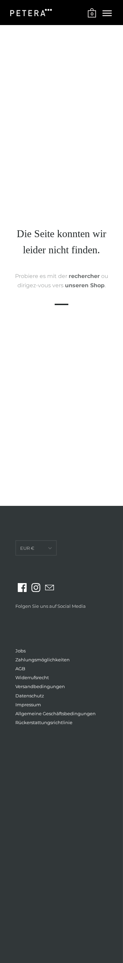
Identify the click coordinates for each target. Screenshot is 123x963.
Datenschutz (29, 695)
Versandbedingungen (40, 686)
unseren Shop (85, 285)
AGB (20, 668)
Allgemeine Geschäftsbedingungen (55, 713)
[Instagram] (35, 587)
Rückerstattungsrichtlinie (43, 722)
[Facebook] (22, 587)
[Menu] (107, 13)
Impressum (28, 704)
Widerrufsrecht (32, 677)
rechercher (84, 276)
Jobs (20, 650)
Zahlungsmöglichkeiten (42, 659)
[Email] (49, 587)
